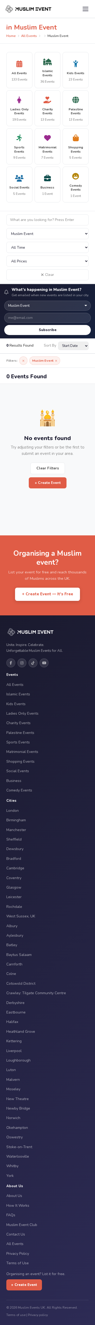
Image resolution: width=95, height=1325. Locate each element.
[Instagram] (21, 662)
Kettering (14, 1041)
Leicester (14, 896)
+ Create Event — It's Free (47, 594)
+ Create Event (48, 482)
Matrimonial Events (22, 751)
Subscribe (47, 329)
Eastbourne (16, 1012)
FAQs (10, 1215)
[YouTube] (44, 662)
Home (11, 36)
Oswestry (14, 1137)
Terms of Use (17, 1263)
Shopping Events (20, 761)
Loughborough (18, 1060)
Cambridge (15, 868)
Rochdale (14, 906)
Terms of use (16, 1315)
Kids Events (16, 703)
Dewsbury (14, 848)
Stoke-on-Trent (19, 1146)
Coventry (13, 877)
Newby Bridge (18, 1108)
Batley (11, 944)
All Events (29, 36)
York (10, 1175)
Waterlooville (17, 1156)
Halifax (12, 1021)
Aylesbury (14, 935)
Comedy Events (19, 790)
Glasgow (13, 887)
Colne (11, 973)
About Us (14, 1195)
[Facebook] (10, 662)
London (12, 810)
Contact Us (15, 1234)
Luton (11, 1069)
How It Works (17, 1205)
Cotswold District (20, 983)
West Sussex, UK (20, 916)
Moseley (13, 1089)
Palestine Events (20, 732)
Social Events (17, 771)
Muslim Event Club (21, 1224)
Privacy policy (38, 1315)
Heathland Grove (20, 1031)
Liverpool (14, 1050)
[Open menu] (85, 9)
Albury (11, 925)
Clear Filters (47, 468)
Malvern (13, 1079)
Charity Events (18, 722)
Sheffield (14, 839)
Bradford (13, 858)
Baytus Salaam (19, 954)
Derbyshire (15, 1002)
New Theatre (17, 1098)
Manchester (16, 829)
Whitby (12, 1165)
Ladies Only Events (22, 713)
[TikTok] (32, 662)
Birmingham (16, 820)
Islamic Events (18, 694)
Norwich (13, 1117)
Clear (49, 274)
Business (13, 780)
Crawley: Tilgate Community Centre (36, 993)
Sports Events (18, 742)
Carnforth (14, 964)
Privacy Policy (17, 1253)
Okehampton (17, 1127)
